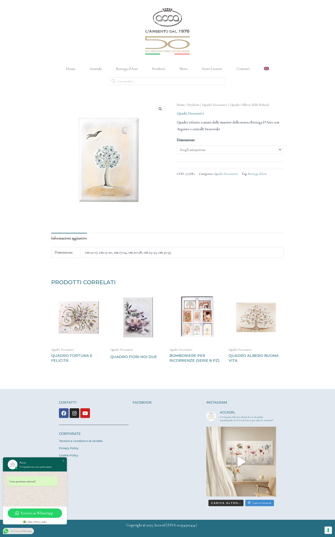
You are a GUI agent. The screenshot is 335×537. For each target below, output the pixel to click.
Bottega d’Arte (127, 68)
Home (70, 68)
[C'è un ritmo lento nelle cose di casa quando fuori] (241, 461)
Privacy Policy (69, 448)
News (184, 68)
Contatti (243, 68)
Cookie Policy (68, 455)
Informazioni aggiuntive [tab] (69, 238)
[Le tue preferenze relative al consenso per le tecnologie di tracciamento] (328, 530)
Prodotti (158, 68)
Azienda (96, 68)
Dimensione (186, 140)
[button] (160, 108)
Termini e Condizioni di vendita (81, 441)
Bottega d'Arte (257, 174)
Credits (203, 525)
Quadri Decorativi (214, 105)
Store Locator (212, 68)
